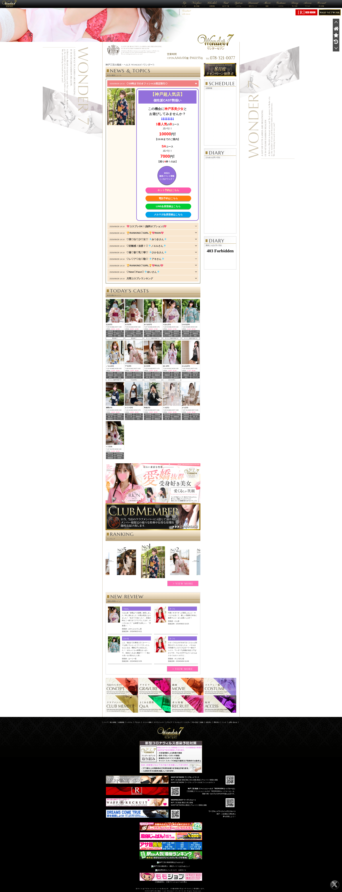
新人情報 (197, 4)
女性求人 (208, 722)
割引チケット (253, 4)
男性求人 (217, 722)
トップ (184, 4)
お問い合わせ (186, 12)
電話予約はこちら (168, 198)
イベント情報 (147, 722)
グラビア (169, 722)
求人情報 (321, 4)
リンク (224, 722)
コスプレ (281, 4)
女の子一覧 (225, 4)
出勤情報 (212, 4)
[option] (153, 562)
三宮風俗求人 (159, 882)
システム (238, 4)
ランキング (178, 722)
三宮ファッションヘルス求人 (176, 882)
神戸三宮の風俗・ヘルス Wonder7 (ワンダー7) (167, 891)
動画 (267, 4)
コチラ (186, 888)
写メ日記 (294, 4)
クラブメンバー (159, 722)
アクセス (307, 4)
